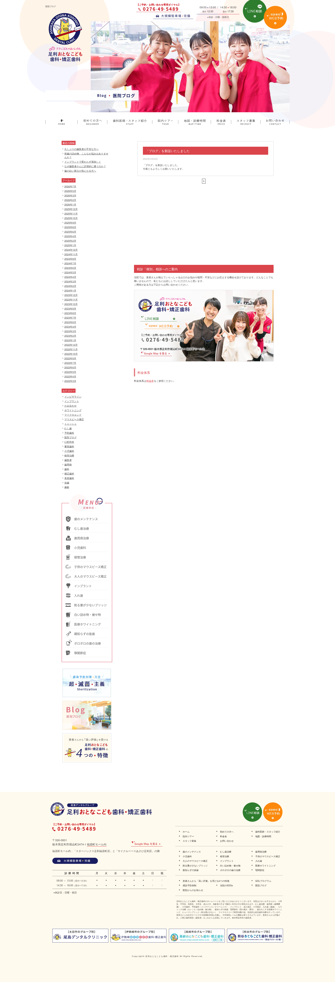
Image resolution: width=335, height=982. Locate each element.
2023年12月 (71, 295)
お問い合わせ (227, 840)
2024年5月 (70, 272)
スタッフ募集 (189, 840)
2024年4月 (70, 277)
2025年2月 (70, 240)
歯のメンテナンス (192, 851)
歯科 (66, 469)
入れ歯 (258, 860)
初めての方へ (227, 831)
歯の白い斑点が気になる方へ (80, 170)
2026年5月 (70, 191)
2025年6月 (70, 231)
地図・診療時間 (263, 836)
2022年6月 (70, 367)
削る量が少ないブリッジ (195, 865)
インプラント (71, 401)
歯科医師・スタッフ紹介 (267, 831)
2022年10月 (71, 354)
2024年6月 (70, 268)
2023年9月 (70, 308)
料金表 (150, 380)
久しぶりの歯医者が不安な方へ (81, 149)
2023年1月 (70, 340)
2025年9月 (70, 222)
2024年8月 (70, 259)
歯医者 (68, 460)
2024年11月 (71, 254)
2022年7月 (70, 363)
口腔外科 (69, 442)
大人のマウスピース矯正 (195, 860)
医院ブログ (70, 437)
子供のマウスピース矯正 (267, 856)
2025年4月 (70, 236)
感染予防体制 (189, 885)
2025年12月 (71, 209)
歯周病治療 (261, 851)
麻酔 (66, 487)
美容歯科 (69, 478)
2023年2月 (70, 335)
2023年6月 (70, 322)
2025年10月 (71, 218)
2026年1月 (70, 204)
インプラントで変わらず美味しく (82, 161)
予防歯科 (69, 433)
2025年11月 (71, 213)
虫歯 (66, 482)
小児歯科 (69, 451)
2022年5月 (70, 372)
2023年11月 (71, 299)
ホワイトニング (72, 410)
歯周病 (68, 464)
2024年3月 (70, 281)
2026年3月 (70, 195)
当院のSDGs (226, 885)
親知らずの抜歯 (191, 870)
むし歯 (68, 428)
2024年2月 (70, 286)
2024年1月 (70, 290)
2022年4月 (70, 376)
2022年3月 (70, 381)
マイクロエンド (72, 414)
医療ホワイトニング (265, 865)
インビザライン (72, 396)
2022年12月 (71, 344)
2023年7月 (70, 317)
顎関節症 (259, 870)
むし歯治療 (225, 851)
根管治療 (69, 455)
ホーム (186, 831)
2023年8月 (70, 313)
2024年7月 (70, 263)
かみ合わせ (70, 405)
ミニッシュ (70, 423)
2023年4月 (70, 326)
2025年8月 (70, 227)
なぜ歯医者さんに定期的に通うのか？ (85, 166)
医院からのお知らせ (193, 890)
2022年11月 (71, 349)
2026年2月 (70, 200)
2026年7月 (70, 186)
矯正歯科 (69, 473)
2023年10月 (71, 304)
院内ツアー (188, 836)
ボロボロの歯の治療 (230, 870)
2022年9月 (70, 358)
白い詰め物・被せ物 (230, 865)
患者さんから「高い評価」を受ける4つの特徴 (206, 880)
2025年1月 (70, 245)
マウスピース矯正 (74, 419)
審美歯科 (69, 446)
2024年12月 (71, 249)
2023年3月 (70, 331)
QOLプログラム (263, 880)
